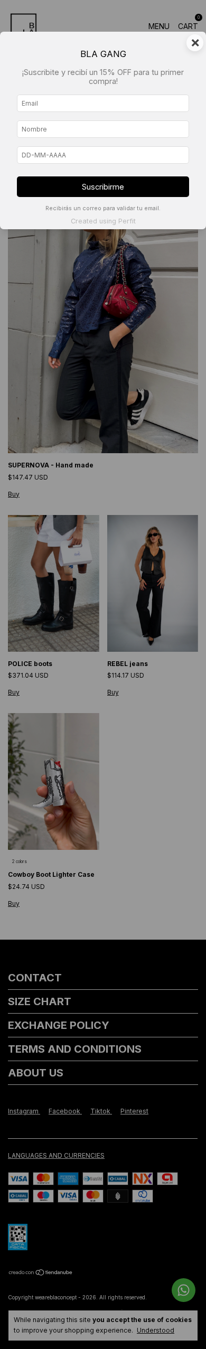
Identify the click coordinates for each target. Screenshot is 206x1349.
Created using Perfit (103, 221)
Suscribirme (103, 186)
